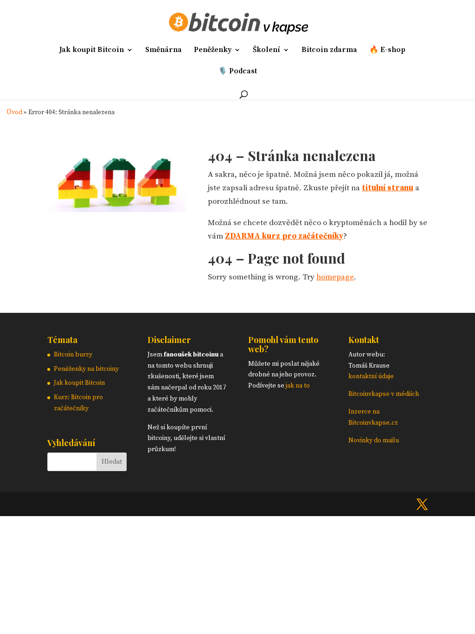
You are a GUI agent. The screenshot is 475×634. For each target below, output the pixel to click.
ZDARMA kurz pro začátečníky (284, 236)
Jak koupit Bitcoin (91, 50)
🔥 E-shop (387, 50)
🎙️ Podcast (237, 72)
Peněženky (212, 50)
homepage (335, 277)
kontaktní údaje (371, 376)
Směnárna (163, 50)
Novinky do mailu (373, 440)
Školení (266, 50)
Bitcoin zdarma (329, 50)
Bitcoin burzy (73, 354)
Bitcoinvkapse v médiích (383, 394)
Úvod (14, 112)
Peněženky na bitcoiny (86, 369)
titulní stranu (387, 188)
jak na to (298, 386)
